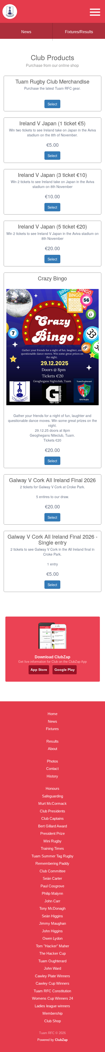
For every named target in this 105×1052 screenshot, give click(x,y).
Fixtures (52, 729)
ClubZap (61, 1040)
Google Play (64, 670)
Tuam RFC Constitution (52, 991)
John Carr (52, 901)
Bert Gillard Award (52, 826)
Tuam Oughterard (52, 961)
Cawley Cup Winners (52, 983)
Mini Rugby (52, 841)
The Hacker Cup (52, 953)
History (52, 776)
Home (52, 714)
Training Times (52, 848)
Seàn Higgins (52, 916)
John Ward (52, 968)
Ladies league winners (52, 1006)
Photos (52, 761)
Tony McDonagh (52, 908)
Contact (52, 768)
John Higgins (52, 931)
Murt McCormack (52, 803)
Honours (52, 788)
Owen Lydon (52, 938)
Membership (52, 1013)
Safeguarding (52, 796)
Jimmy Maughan (52, 923)
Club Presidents (52, 811)
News (26, 32)
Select (52, 103)
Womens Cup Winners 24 (52, 998)
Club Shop (52, 1021)
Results (52, 741)
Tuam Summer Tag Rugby (53, 856)
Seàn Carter (52, 878)
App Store (39, 670)
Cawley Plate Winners (52, 976)
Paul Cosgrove (52, 886)
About (52, 749)
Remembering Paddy (52, 863)
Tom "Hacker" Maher (52, 946)
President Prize (52, 833)
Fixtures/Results (79, 32)
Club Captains (52, 818)
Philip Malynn (52, 893)
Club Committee (52, 871)
